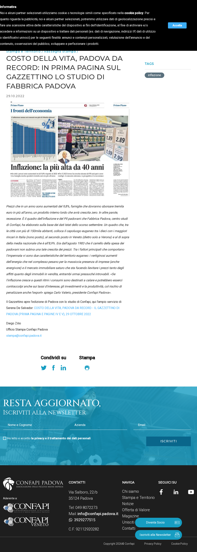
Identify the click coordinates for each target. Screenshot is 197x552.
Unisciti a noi (132, 522)
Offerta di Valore (136, 510)
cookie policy (133, 13)
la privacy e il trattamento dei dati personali (61, 438)
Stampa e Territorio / (25, 51)
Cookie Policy (179, 543)
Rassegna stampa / (61, 51)
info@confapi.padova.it (98, 513)
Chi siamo (130, 491)
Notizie (128, 503)
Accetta (177, 25)
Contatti (128, 528)
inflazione (154, 75)
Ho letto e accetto (49, 438)
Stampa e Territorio (138, 497)
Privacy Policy (152, 543)
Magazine (130, 516)
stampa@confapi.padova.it (24, 335)
